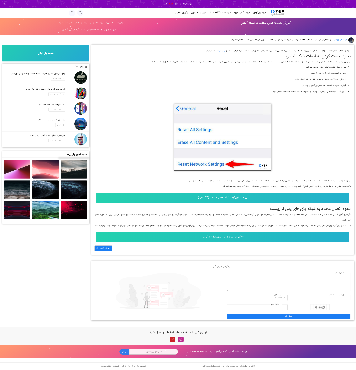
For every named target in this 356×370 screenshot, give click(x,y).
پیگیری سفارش (181, 13)
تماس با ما (141, 366)
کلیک (170, 4)
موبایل (277, 295)
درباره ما (131, 366)
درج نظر (339, 273)
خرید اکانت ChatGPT (220, 13)
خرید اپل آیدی (259, 13)
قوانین (123, 366)
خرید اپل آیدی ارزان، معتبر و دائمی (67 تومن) (221, 198)
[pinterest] (172, 339)
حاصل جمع (275, 304)
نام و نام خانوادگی (336, 295)
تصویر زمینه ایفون (199, 13)
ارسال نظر (288, 316)
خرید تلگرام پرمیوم (242, 13)
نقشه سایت (106, 366)
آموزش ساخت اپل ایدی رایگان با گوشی (221, 237)
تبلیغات (116, 366)
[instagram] (181, 339)
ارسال (124, 351)
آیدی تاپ (222, 51)
